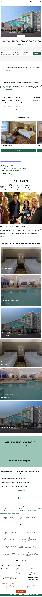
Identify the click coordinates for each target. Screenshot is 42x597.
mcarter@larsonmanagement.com (11, 166)
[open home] (1, 518)
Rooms (9, 5)
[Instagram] (7, 569)
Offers (5, 5)
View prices (36, 53)
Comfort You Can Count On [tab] (37, 188)
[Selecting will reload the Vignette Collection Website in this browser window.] (28, 532)
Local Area (23, 5)
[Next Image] (23, 36)
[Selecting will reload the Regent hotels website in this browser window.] (14, 532)
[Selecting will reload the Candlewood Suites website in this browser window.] (35, 554)
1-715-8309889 (9, 165)
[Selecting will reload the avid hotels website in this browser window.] (7, 554)
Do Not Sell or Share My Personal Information (35, 574)
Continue (21, 591)
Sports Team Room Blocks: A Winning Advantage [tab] (28, 187)
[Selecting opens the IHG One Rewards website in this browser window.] (21, 560)
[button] (40, 2)
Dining (19, 5)
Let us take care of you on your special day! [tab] (20, 187)
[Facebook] (2, 569)
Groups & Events (30, 5)
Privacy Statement (7, 588)
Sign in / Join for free (34, 1)
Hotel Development (32, 569)
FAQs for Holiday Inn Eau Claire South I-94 (21, 473)
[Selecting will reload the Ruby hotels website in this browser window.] (24, 539)
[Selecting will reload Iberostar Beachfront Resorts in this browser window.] (35, 539)
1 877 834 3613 (13, 578)
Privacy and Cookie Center (20, 573)
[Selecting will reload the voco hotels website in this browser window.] (18, 539)
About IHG (17, 568)
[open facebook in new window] (18, 498)
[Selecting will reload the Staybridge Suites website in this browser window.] (21, 554)
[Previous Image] (18, 36)
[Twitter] (4, 569)
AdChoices (31, 572)
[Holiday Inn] (4, 2)
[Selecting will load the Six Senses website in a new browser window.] (7, 532)
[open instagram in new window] (20, 498)
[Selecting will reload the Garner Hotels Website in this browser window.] (35, 547)
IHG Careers (31, 568)
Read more (9, 89)
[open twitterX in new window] (24, 498)
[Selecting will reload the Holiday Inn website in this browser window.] (28, 547)
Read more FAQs (21, 490)
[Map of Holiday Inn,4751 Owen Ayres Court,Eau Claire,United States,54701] (10, 161)
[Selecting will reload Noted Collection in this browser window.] (12, 539)
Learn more (2, 236)
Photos (36, 5)
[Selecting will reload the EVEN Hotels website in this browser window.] (14, 547)
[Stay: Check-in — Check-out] (6, 54)
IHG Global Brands (18, 569)
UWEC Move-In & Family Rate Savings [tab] (3, 188)
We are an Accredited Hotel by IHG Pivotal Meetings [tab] (11, 187)
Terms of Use (17, 572)
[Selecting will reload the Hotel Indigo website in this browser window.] (6, 539)
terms (3, 587)
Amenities (14, 5)
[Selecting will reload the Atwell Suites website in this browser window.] (14, 554)
